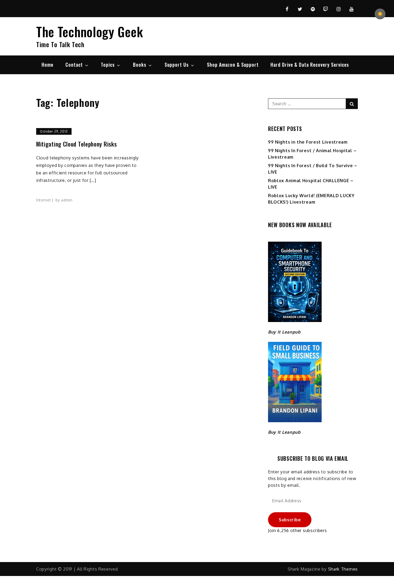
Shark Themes (343, 569)
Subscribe (290, 519)
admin (67, 200)
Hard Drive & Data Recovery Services (309, 64)
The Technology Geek (89, 31)
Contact (74, 64)
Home (47, 64)
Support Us (177, 64)
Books (139, 64)
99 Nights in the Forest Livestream (308, 142)
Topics (108, 64)
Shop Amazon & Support (233, 64)
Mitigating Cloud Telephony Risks (76, 144)
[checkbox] (380, 14)
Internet (43, 200)
